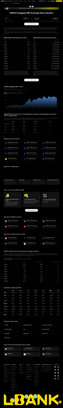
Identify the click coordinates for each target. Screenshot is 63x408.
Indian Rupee (7, 333)
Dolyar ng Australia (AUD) (47, 325)
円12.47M (51, 292)
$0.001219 (21, 306)
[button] (36, 1)
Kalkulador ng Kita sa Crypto (14, 387)
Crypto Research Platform (13, 380)
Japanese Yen (25, 333)
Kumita (12, 371)
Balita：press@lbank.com (46, 371)
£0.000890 (58, 306)
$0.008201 (13, 306)
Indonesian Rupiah (8, 329)
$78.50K (21, 292)
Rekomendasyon (21, 366)
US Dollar (6, 325)
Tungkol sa (5, 366)
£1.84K (58, 295)
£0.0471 (58, 303)
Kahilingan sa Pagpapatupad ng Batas (29, 377)
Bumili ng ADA (36, 379)
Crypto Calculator (9, 3)
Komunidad (5, 375)
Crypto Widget (29, 379)
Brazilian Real (7, 337)
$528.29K (13, 292)
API (27, 372)
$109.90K (43, 292)
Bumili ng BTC (36, 369)
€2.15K (28, 295)
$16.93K (13, 295)
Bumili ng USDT (36, 372)
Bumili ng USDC (36, 374)
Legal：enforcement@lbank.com (47, 369)
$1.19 (43, 314)
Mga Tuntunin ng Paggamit (6, 370)
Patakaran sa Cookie (7, 373)
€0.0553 (28, 303)
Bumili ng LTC (36, 382)
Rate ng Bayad (29, 374)
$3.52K (43, 295)
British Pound (44, 333)
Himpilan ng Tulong (30, 369)
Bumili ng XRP (36, 377)
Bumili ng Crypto (13, 366)
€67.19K (28, 292)
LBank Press (5, 378)
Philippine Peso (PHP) (27, 325)
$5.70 (13, 314)
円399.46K (51, 295)
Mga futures (13, 369)
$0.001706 (43, 306)
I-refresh (57, 21)
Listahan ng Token (22, 369)
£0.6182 (58, 314)
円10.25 (51, 303)
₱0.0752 (36, 306)
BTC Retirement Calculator (13, 385)
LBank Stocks (13, 375)
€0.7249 (28, 314)
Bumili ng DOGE (36, 381)
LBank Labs (21, 371)
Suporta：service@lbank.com (46, 366)
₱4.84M (36, 292)
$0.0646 (21, 303)
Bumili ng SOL (36, 376)
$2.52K (21, 295)
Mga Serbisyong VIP (22, 372)
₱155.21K (36, 295)
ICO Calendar (13, 378)
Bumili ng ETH (36, 371)
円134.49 (51, 314)
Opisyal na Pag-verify (30, 371)
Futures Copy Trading (13, 373)
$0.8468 (21, 314)
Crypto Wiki (13, 389)
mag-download (29, 366)
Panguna (5, 3)
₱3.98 (35, 303)
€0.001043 (28, 306)
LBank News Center (7, 380)
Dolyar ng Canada (45, 329)
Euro (24, 329)
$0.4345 (13, 303)
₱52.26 (36, 314)
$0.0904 (43, 303)
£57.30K (58, 292)
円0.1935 (51, 306)
